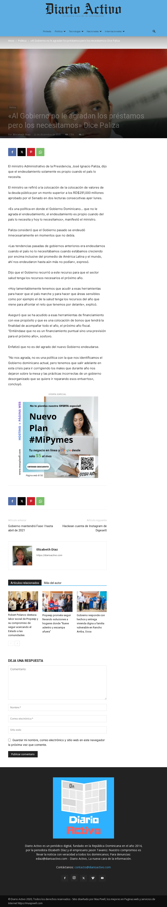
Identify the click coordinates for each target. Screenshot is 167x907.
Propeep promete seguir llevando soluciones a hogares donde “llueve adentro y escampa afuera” (56, 623)
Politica (59, 31)
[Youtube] (102, 878)
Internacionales (113, 31)
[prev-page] (10, 643)
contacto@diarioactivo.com (93, 867)
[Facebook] (12, 152)
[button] (154, 31)
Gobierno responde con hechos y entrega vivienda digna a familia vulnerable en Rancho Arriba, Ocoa (91, 623)
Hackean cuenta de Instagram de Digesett (85, 528)
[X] (22, 152)
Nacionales (93, 31)
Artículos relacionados (25, 583)
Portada (47, 31)
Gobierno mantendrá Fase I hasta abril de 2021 (30, 528)
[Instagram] (74, 878)
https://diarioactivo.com (49, 555)
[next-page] (17, 643)
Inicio (11, 40)
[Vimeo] (93, 878)
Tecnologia (74, 31)
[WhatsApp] (40, 152)
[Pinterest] (31, 152)
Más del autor (53, 583)
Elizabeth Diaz (22, 134)
